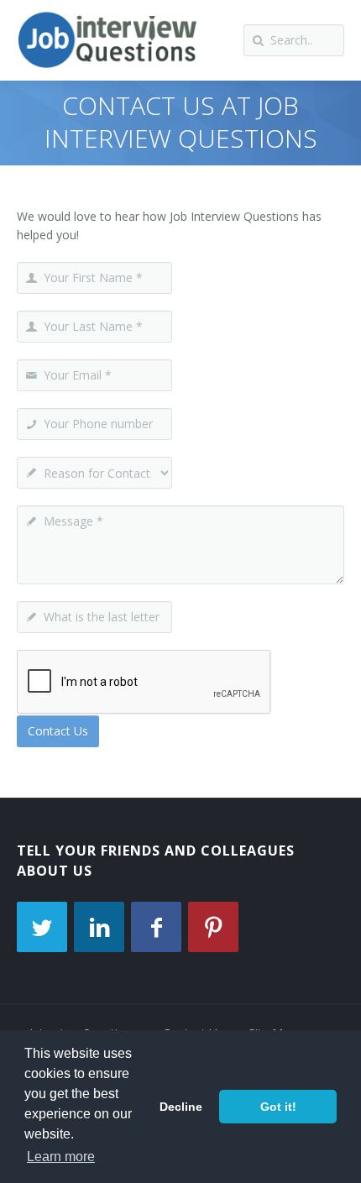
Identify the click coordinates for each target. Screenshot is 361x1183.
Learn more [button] (61, 1156)
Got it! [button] (278, 1106)
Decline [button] (181, 1106)
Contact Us (58, 731)
